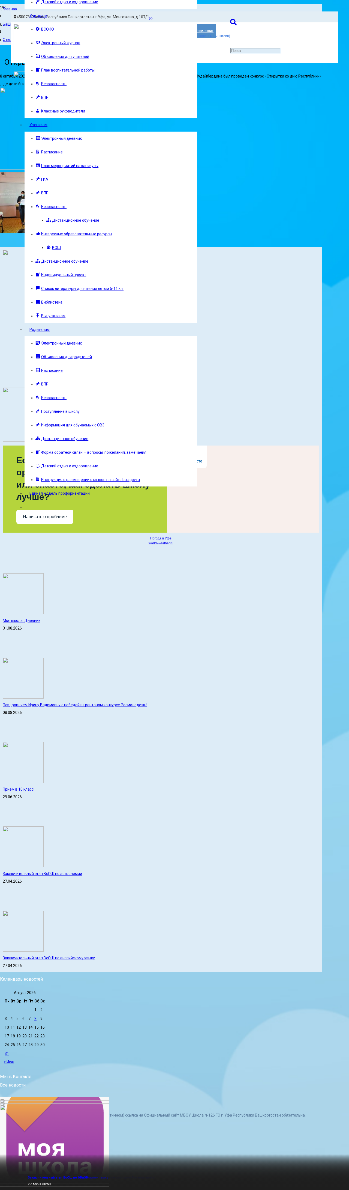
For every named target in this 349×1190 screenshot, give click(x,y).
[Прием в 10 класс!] (23, 781)
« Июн (9, 1062)
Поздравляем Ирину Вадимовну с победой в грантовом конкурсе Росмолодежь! (75, 705)
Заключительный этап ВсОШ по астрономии (42, 873)
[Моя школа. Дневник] (23, 613)
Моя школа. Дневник (21, 620)
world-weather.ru (161, 543)
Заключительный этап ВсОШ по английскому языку (49, 958)
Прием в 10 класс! (18, 789)
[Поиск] (233, 22)
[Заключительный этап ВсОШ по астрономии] (23, 866)
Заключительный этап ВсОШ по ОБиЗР (58, 1177)
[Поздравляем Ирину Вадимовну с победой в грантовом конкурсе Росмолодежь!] (23, 697)
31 (7, 1053)
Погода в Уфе (161, 538)
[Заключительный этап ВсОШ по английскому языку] (23, 950)
